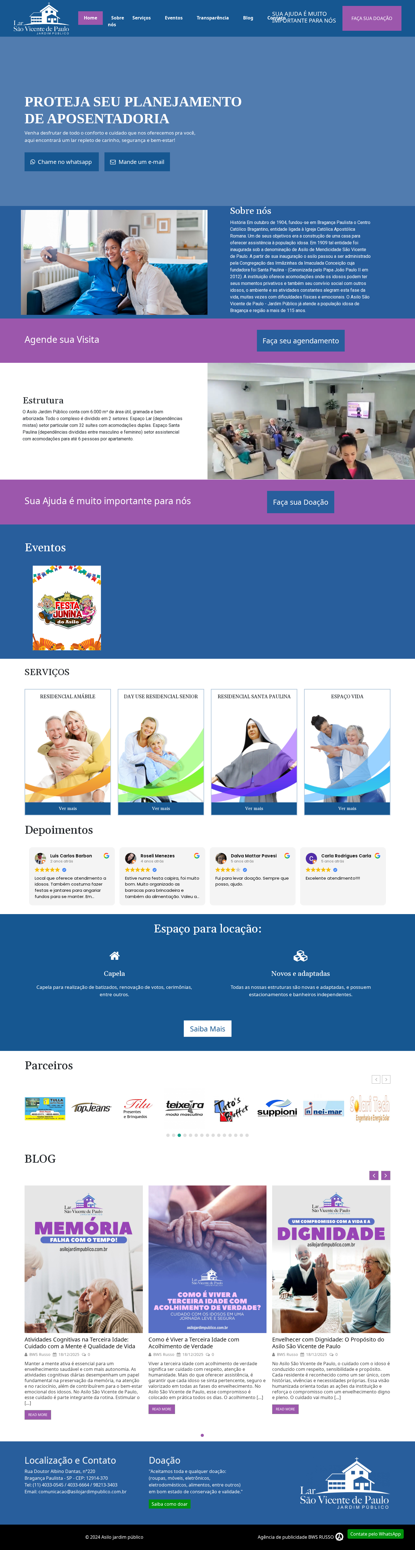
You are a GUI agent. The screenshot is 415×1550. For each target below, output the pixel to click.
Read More (37, 1409)
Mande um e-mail (140, 162)
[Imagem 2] (67, 608)
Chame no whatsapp (64, 162)
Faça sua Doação (300, 502)
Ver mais (68, 808)
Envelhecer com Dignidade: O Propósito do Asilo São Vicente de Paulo (204, 1343)
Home (90, 18)
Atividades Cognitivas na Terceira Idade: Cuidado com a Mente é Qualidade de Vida (327, 1343)
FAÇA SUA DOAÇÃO (371, 18)
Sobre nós (116, 21)
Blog (248, 18)
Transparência (213, 18)
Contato (276, 18)
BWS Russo (39, 1354)
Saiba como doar (170, 1504)
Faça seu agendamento (301, 340)
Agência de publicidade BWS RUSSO (296, 1537)
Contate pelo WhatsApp (375, 1534)
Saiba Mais (207, 1028)
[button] (386, 1079)
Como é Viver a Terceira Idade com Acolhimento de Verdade (70, 1343)
